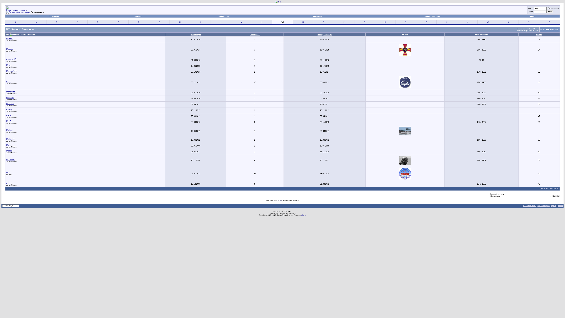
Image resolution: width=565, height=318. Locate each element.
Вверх (560, 206)
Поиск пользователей (549, 30)
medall (9, 115)
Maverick (10, 103)
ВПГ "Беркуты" (21, 10)
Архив (553, 206)
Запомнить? (554, 9)
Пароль (531, 12)
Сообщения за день (432, 16)
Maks (8, 65)
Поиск (532, 16)
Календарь (317, 16)
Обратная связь (529, 206)
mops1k (9, 151)
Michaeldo (10, 139)
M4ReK (9, 38)
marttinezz (10, 92)
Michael (9, 130)
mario (8, 81)
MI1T (8, 121)
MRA (8, 173)
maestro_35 (11, 59)
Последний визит (325, 34)
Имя (529, 8)
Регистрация (54, 16)
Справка (137, 16)
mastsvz (10, 98)
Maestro (9, 49)
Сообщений (255, 34)
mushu (9, 183)
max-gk (9, 109)
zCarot (303, 215)
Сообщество (223, 16)
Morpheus (10, 159)
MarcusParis (11, 71)
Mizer (8, 145)
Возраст (539, 34)
